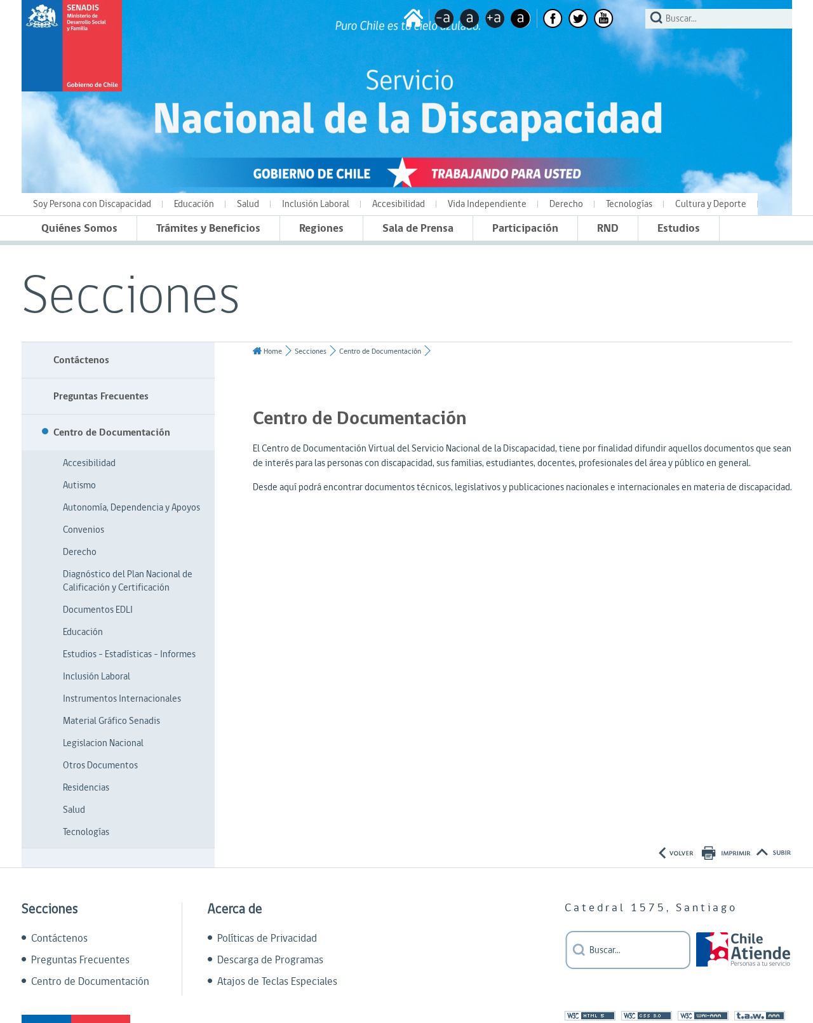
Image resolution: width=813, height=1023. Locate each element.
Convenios (83, 530)
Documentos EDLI (98, 610)
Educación (194, 204)
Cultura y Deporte (710, 204)
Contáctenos (81, 360)
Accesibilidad (398, 204)
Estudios (678, 228)
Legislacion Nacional (103, 743)
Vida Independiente (487, 204)
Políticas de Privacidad (267, 938)
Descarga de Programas (270, 960)
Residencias (86, 787)
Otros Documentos (100, 765)
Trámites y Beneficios (208, 228)
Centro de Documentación (111, 432)
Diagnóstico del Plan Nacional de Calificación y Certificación (127, 581)
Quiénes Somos (79, 228)
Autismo (79, 485)
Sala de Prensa (418, 228)
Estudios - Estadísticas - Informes (129, 654)
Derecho (566, 204)
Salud (248, 204)
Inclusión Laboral (315, 204)
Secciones (310, 351)
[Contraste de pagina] (520, 18)
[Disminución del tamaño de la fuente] (444, 18)
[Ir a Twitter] (578, 18)
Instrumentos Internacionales (122, 698)
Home (273, 351)
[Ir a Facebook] (553, 18)
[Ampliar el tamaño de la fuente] (495, 18)
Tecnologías (629, 204)
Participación (525, 228)
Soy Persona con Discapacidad (92, 204)
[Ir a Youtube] (604, 18)
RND (608, 228)
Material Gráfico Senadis (111, 721)
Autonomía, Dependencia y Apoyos (131, 507)
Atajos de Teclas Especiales (277, 981)
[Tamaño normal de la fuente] (470, 18)
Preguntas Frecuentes (101, 396)
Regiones (321, 228)
